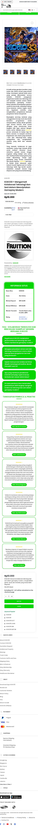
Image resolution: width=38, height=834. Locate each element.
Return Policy (4, 693)
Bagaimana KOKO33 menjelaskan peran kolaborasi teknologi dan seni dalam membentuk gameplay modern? (19, 340)
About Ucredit (4, 703)
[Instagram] (4, 824)
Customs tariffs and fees (8, 658)
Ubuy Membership (6, 667)
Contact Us (5, 820)
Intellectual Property (6, 649)
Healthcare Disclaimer (7, 673)
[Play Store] (16, 797)
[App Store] (5, 797)
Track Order (4, 655)
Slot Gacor (3, 766)
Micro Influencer (5, 664)
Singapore (3, 763)
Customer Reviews (6, 690)
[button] (32, 22)
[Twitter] (12, 824)
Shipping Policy (5, 661)
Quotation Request (6, 646)
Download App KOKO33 (7, 684)
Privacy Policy (21, 817)
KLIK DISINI (7, 276)
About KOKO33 (5, 640)
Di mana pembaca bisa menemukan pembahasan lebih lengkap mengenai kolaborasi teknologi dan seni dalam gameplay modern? (18, 386)
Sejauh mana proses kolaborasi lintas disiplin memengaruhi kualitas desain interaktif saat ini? (18, 364)
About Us (32, 817)
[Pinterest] (15, 824)
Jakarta (2, 781)
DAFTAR (28, 12)
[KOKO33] (8, 7)
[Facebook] (1, 824)
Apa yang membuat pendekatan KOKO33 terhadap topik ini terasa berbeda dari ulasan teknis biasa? (17, 375)
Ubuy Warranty (5, 670)
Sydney (2, 769)
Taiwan (2, 772)
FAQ (1, 700)
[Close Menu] (2, 7)
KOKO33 (28, 130)
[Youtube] (8, 824)
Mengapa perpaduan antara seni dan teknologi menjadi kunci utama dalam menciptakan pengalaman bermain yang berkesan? (18, 352)
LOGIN (9, 12)
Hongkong (3, 760)
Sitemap (2, 652)
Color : (8, 214)
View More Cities (5, 784)
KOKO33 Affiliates (5, 706)
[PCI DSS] (4, 807)
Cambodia (3, 778)
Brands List (3, 687)
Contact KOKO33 (5, 643)
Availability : (8, 209)
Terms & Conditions (7, 817)
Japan (2, 775)
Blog (1, 697)
